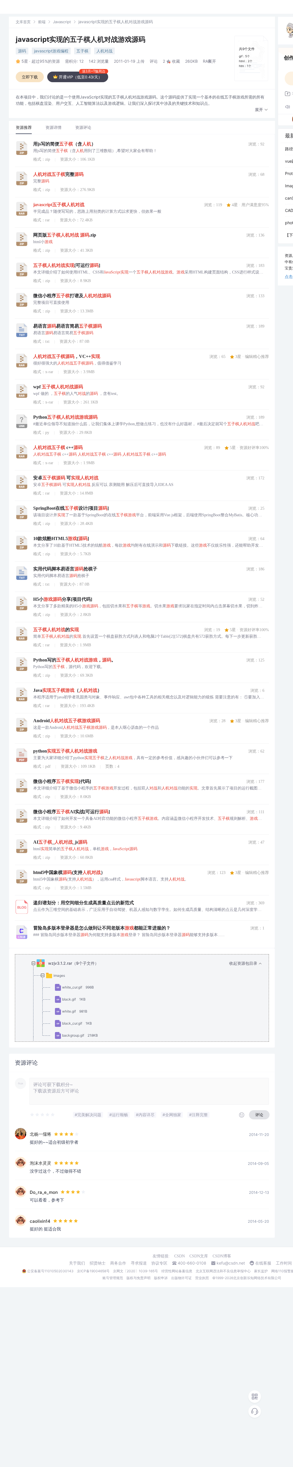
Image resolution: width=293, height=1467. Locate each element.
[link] (23, 21)
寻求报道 (139, 1263)
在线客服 (263, 1263)
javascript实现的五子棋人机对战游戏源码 (80, 39)
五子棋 (82, 50)
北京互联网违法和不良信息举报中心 (223, 1271)
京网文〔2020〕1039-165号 (135, 1271)
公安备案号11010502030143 (50, 1271)
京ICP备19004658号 (93, 1271)
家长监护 (261, 1271)
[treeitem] (146, 1023)
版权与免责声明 (138, 1278)
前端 (41, 21)
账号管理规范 (112, 1278)
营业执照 (202, 1278)
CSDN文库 (198, 1256)
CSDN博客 (222, 1256)
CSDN (179, 1256)
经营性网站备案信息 (176, 1271)
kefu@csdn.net (231, 1263)
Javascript (62, 21)
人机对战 (104, 50)
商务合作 (118, 1263)
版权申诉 (161, 1278)
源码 (22, 50)
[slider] (42, 1115)
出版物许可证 (181, 1278)
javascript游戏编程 (51, 50)
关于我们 (77, 1263)
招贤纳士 (98, 1263)
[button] (261, 110)
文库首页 (23, 21)
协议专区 (159, 1263)
